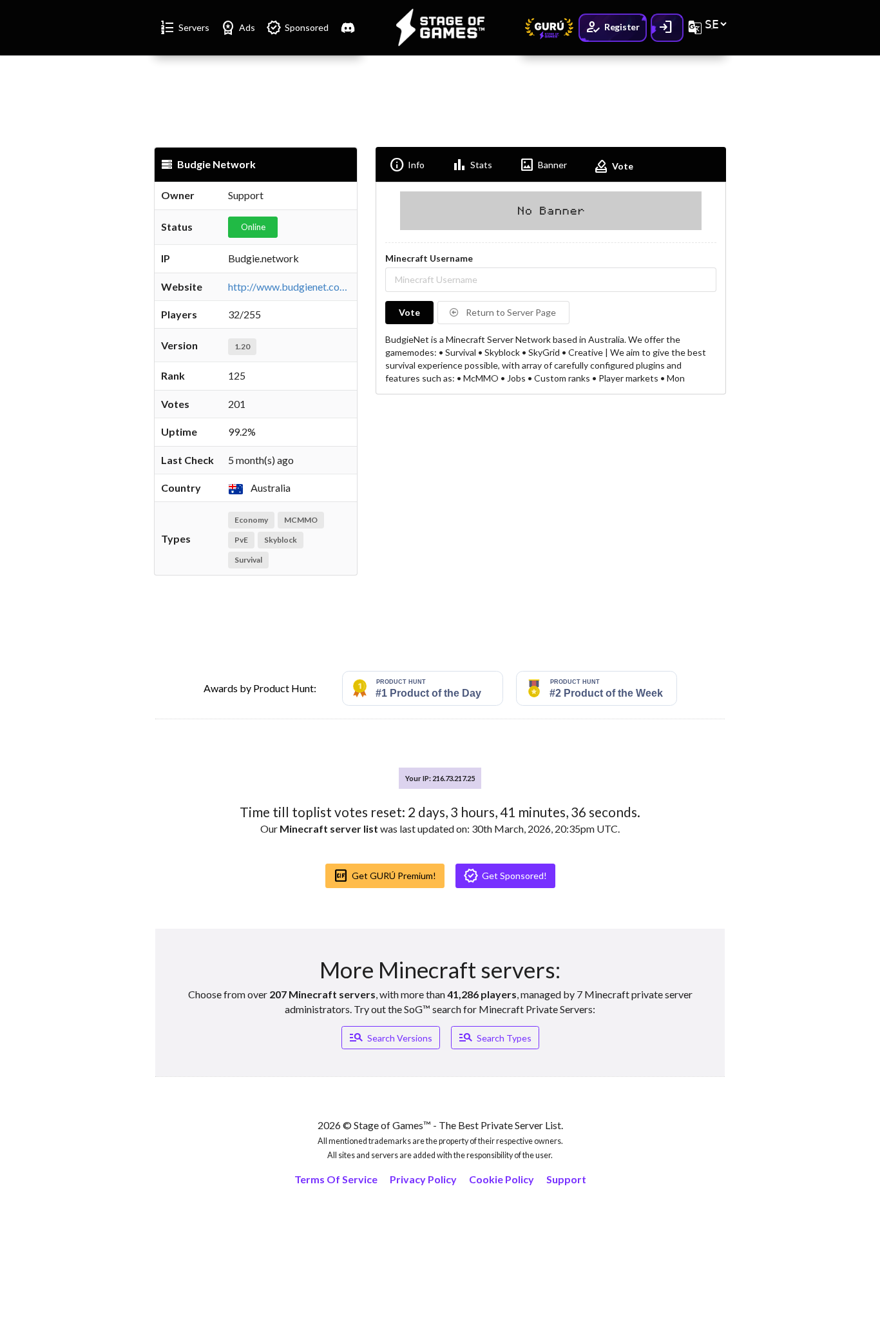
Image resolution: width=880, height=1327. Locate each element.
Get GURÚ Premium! (384, 876)
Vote (613, 166)
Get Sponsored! (505, 876)
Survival (248, 560)
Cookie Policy (501, 1179)
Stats (472, 165)
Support (566, 1179)
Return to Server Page (510, 312)
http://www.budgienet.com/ (290, 286)
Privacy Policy (423, 1179)
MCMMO (301, 520)
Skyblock (280, 540)
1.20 (242, 346)
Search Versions (390, 1038)
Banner (543, 165)
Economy (251, 520)
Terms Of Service (336, 1179)
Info (407, 165)
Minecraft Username (429, 258)
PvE (241, 540)
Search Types (494, 1038)
